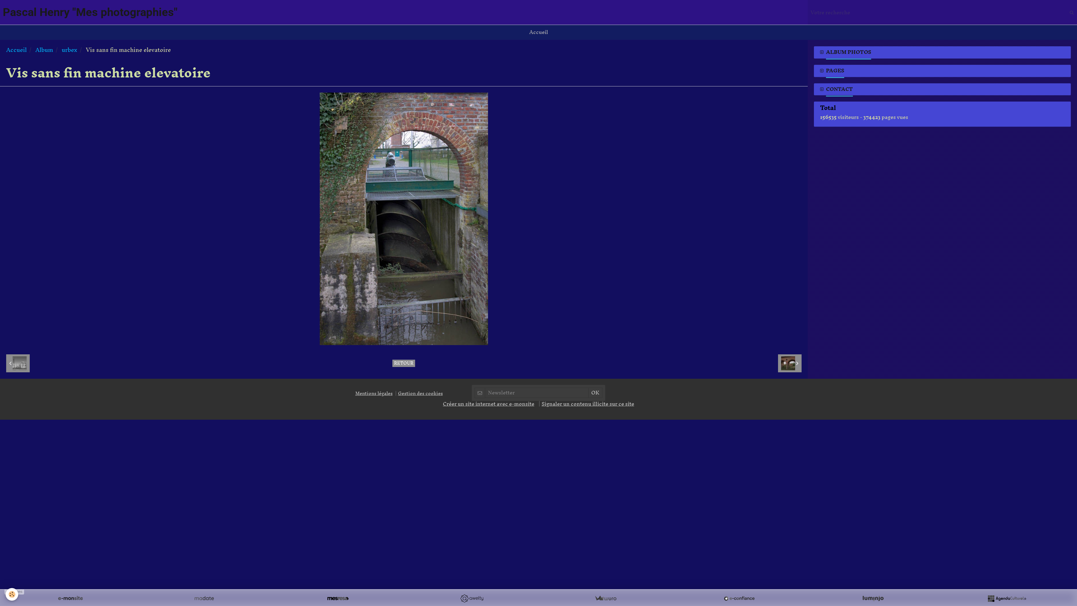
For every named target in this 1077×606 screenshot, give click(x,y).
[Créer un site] (70, 598)
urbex (69, 49)
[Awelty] (472, 598)
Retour (403, 363)
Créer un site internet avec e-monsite (488, 404)
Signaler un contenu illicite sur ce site (588, 404)
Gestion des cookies (420, 393)
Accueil (538, 32)
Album (44, 49)
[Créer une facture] (605, 598)
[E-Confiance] (739, 598)
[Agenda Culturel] (1007, 598)
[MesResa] (338, 598)
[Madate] (204, 598)
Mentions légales (374, 393)
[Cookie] (12, 594)
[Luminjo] (873, 598)
